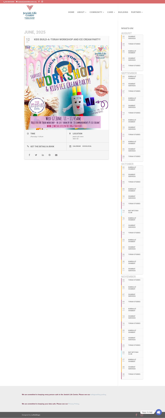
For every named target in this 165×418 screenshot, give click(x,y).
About (81, 12)
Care (110, 12)
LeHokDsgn (35, 415)
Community (96, 12)
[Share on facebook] (29, 155)
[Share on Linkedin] (43, 155)
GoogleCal (87, 146)
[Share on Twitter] (36, 155)
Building (123, 12)
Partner (136, 12)
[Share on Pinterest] (49, 155)
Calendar (77, 146)
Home (71, 12)
